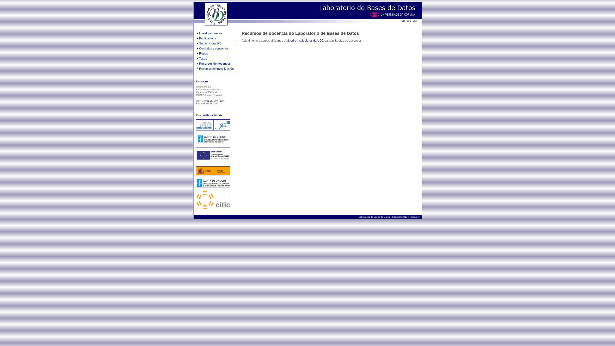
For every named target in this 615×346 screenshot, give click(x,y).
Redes (203, 53)
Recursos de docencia (214, 63)
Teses (203, 58)
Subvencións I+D (210, 43)
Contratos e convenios (213, 48)
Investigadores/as (210, 33)
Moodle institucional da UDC (305, 40)
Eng (415, 21)
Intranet (414, 217)
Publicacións (207, 38)
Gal (403, 21)
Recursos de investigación (216, 68)
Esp (409, 21)
